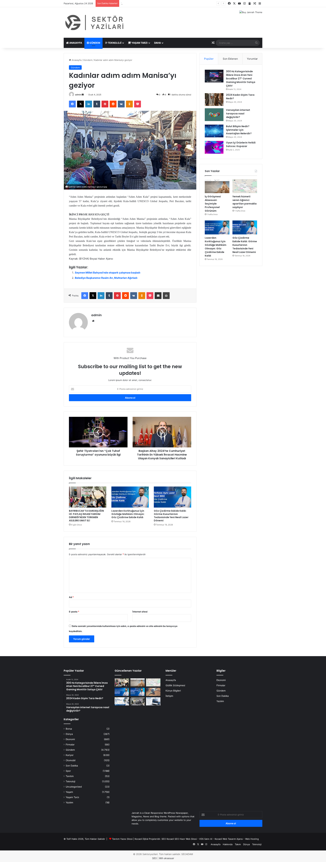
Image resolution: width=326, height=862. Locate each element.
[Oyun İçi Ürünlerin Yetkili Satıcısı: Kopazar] (214, 147)
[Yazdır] (166, 295)
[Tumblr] (96, 104)
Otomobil (70, 760)
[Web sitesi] (93, 321)
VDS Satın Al (205, 839)
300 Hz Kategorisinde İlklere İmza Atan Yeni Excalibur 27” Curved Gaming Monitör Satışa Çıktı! (240, 78)
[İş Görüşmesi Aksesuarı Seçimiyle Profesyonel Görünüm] (217, 186)
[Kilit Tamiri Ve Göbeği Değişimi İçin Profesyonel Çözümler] (153, 692)
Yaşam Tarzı (139, 42)
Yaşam (69, 792)
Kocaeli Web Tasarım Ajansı (229, 839)
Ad (71, 597)
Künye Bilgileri (173, 690)
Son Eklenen (230, 58)
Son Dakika (72, 765)
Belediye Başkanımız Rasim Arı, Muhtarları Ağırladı (106, 277)
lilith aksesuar (166, 858)
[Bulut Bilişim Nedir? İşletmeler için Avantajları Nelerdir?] (214, 131)
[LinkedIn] (88, 104)
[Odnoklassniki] (129, 104)
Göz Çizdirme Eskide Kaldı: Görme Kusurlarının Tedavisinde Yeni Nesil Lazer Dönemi (171, 515)
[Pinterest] (105, 104)
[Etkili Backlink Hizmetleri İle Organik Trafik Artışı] (153, 701)
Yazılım (69, 802)
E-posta (74, 611)
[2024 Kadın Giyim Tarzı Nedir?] (214, 99)
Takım (238, 844)
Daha (157, 42)
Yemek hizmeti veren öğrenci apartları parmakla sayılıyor (150, 3)
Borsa (69, 728)
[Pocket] (137, 104)
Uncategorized (74, 786)
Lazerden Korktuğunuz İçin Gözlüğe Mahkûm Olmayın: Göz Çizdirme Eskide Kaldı (127, 514)
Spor (68, 771)
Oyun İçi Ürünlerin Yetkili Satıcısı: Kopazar (241, 144)
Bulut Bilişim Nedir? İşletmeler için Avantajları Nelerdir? (239, 130)
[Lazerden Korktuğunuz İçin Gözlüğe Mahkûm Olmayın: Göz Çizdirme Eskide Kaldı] (130, 497)
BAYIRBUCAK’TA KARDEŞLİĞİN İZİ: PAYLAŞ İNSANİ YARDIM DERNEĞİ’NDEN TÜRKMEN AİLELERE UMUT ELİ (86, 515)
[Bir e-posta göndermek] (83, 94)
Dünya (69, 734)
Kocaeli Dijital (141, 839)
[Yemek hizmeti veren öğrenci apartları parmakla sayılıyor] (244, 186)
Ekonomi (70, 739)
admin (78, 94)
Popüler (209, 58)
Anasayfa (75, 42)
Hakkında (227, 844)
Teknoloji (114, 42)
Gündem (94, 42)
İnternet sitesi (140, 611)
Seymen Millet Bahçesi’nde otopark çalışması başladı (107, 272)
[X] (80, 104)
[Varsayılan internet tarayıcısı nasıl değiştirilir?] (214, 114)
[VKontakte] (121, 104)
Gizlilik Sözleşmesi (175, 685)
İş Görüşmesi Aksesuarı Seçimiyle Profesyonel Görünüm (213, 203)
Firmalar (70, 744)
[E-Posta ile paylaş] (158, 295)
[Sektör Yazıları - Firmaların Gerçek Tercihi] (95, 22)
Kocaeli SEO (173, 839)
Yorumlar (252, 58)
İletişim (169, 696)
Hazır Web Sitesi (188, 839)
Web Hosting (252, 839)
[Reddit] (113, 104)
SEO (163, 839)
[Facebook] (72, 104)
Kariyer (70, 755)
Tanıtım (70, 776)
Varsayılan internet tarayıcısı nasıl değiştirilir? (238, 113)
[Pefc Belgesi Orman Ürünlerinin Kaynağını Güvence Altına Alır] (122, 701)
